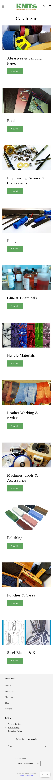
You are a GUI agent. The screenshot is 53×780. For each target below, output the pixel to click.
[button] (3, 6)
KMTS (23, 773)
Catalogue (9, 691)
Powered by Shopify (30, 773)
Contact (8, 709)
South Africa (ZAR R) (25, 763)
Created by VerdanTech (26, 775)
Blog (7, 703)
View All (15, 71)
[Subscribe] (45, 746)
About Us (9, 697)
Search (8, 685)
